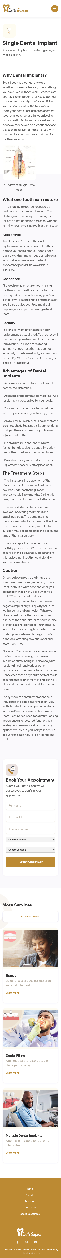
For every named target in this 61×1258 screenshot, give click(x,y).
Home (29, 1188)
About (29, 1195)
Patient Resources (29, 1213)
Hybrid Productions (30, 1253)
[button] (54, 8)
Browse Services (30, 916)
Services (29, 1201)
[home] (15, 8)
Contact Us (29, 1207)
